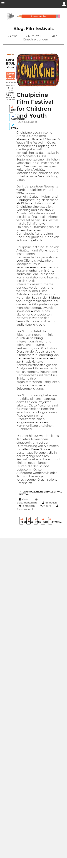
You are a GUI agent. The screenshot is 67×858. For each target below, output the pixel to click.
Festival (21, 522)
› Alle (54, 36)
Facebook (13, 119)
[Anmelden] (64, 3)
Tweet (13, 127)
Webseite (29, 522)
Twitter (43, 522)
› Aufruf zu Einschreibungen (35, 37)
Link (12, 110)
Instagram (50, 522)
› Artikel (13, 36)
